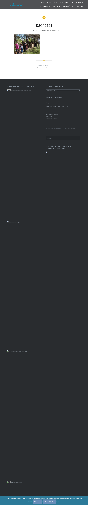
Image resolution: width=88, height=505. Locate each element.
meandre (37, 31)
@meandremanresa (16, 482)
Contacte (81, 6)
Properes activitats (51, 103)
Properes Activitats (47, 6)
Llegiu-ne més (49, 501)
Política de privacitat (52, 114)
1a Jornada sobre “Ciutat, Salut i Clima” (57, 106)
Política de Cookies (51, 118)
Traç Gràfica (71, 128)
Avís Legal (49, 116)
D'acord (37, 501)
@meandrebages (15, 222)
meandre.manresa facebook (19, 351)
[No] (86, 500)
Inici (42, 2)
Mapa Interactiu (78, 2)
